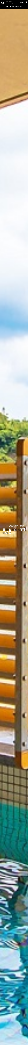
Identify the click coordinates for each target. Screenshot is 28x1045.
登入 (21, 6)
